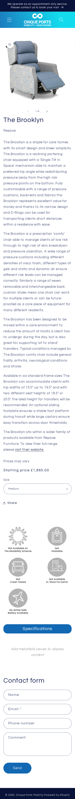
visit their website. (29, 449)
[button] (9, 20)
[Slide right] (47, 111)
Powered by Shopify (57, 795)
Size (6, 479)
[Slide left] (28, 111)
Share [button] (12, 502)
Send (17, 768)
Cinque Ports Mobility (29, 795)
